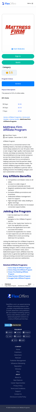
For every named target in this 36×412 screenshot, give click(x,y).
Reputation (18, 366)
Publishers (18, 352)
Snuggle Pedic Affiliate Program (19, 278)
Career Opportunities (18, 383)
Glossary (18, 369)
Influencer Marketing (18, 363)
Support (18, 391)
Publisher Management (18, 360)
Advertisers (18, 355)
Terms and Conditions (18, 388)
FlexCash (18, 358)
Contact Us (18, 394)
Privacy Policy (18, 386)
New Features (18, 380)
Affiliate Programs (15, 117)
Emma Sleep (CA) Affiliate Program (20, 270)
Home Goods (14, 119)
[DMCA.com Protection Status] (18, 325)
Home (5, 117)
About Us (18, 377)
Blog (18, 372)
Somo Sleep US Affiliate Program (19, 268)
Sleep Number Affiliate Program (19, 276)
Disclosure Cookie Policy (18, 397)
